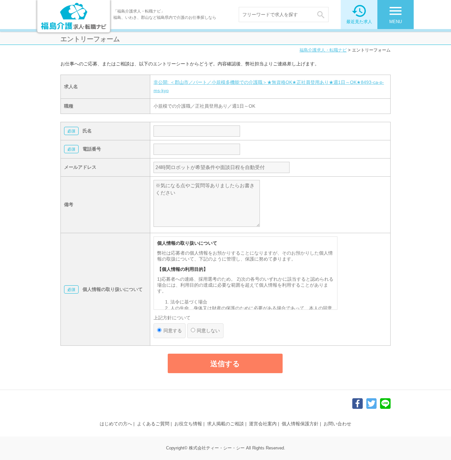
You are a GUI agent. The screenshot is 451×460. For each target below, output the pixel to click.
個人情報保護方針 (300, 423)
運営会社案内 (263, 423)
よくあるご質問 (153, 423)
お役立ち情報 (188, 423)
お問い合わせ (337, 423)
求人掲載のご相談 (225, 423)
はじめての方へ (116, 423)
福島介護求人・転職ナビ (323, 50)
